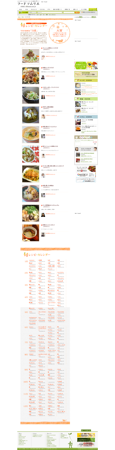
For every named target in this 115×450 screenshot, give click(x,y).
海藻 (30, 287)
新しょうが (41, 335)
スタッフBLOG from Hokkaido (87, 153)
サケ (44, 14)
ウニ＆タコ (41, 350)
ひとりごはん (22, 437)
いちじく (40, 369)
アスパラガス (51, 311)
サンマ (59, 377)
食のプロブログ (23, 443)
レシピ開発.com (65, 437)
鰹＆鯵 (30, 302)
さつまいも (31, 384)
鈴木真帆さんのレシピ (50, 233)
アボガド (31, 354)
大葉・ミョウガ (33, 359)
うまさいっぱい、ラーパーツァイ (51, 87)
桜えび (30, 299)
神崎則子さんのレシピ (50, 56)
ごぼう (40, 405)
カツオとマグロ (61, 320)
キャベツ (40, 302)
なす (49, 354)
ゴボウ (49, 399)
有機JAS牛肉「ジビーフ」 (86, 155)
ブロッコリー (32, 275)
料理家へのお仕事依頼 (52, 445)
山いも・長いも (33, 408)
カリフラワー (32, 266)
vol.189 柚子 (84, 105)
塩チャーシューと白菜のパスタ (50, 146)
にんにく (31, 326)
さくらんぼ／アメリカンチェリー (42, 328)
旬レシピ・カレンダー (33, 25)
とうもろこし (32, 344)
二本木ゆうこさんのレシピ (51, 115)
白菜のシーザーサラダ (48, 67)
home (19, 17)
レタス (30, 296)
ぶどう (49, 357)
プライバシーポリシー (52, 439)
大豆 (49, 390)
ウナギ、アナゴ (52, 350)
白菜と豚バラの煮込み (48, 185)
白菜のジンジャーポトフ (49, 224)
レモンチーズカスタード (86, 85)
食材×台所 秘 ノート (24, 440)
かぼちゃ (50, 405)
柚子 (30, 405)
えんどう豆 (50, 308)
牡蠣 (30, 281)
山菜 (39, 287)
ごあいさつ (83, 123)
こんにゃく (31, 260)
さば (39, 384)
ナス (30, 365)
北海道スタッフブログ (38, 434)
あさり (49, 272)
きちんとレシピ (23, 436)
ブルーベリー (51, 359)
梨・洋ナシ (41, 387)
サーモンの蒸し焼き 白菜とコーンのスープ (53, 165)
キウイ (40, 272)
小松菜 (40, 260)
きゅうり (50, 342)
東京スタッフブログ (37, 436)
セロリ (49, 275)
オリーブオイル (52, 14)
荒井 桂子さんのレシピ (50, 134)
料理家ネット (64, 434)
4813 (93, 17)
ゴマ (58, 372)
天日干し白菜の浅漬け (48, 106)
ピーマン (50, 329)
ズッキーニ (41, 342)
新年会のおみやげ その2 (86, 161)
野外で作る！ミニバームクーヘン (88, 91)
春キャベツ (31, 284)
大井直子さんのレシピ (50, 76)
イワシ (59, 375)
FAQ (48, 436)
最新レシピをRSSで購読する (89, 12)
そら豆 (49, 314)
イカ (39, 344)
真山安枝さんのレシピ (50, 213)
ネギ (38, 14)
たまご (30, 290)
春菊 (30, 411)
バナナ (40, 359)
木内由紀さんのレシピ (50, 95)
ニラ (49, 278)
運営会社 (49, 441)
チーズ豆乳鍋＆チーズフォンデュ (51, 205)
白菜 (39, 278)
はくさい (50, 414)
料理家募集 (50, 443)
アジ (58, 350)
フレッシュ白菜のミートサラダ (50, 48)
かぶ (30, 268)
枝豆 (30, 347)
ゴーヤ (40, 362)
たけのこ (40, 290)
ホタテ (40, 263)
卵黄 (47, 14)
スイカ (30, 342)
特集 (23, 17)
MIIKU (63, 436)
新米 (49, 375)
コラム (21, 439)
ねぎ (41, 14)
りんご (30, 393)
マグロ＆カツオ (33, 317)
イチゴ (30, 278)
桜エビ (59, 305)
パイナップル (41, 347)
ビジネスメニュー (51, 444)
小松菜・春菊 (51, 266)
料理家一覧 (22, 441)
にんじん (50, 369)
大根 (58, 260)
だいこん (50, 268)
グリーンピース (33, 320)
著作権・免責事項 (51, 440)
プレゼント (22, 444)
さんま (59, 369)
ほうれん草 (60, 281)
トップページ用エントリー (88, 140)
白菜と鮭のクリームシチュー (50, 126)
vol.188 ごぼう (84, 111)
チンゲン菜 (41, 375)
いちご (40, 275)
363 (80, 17)
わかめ (59, 287)
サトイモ (50, 411)
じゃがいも (60, 393)
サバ (49, 387)
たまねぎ (59, 381)
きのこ (30, 372)
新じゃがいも (51, 290)
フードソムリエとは (51, 434)
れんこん (40, 381)
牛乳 (30, 414)
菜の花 (30, 272)
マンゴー (59, 329)
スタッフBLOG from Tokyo (86, 158)
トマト (59, 296)
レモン (40, 266)
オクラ (49, 326)
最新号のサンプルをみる (92, 76)
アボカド (40, 399)
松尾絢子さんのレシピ (50, 174)
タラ (58, 408)
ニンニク (59, 317)
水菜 (58, 263)
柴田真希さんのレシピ (50, 154)
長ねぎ (30, 263)
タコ (39, 317)
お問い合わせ (50, 437)
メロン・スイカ (61, 344)
